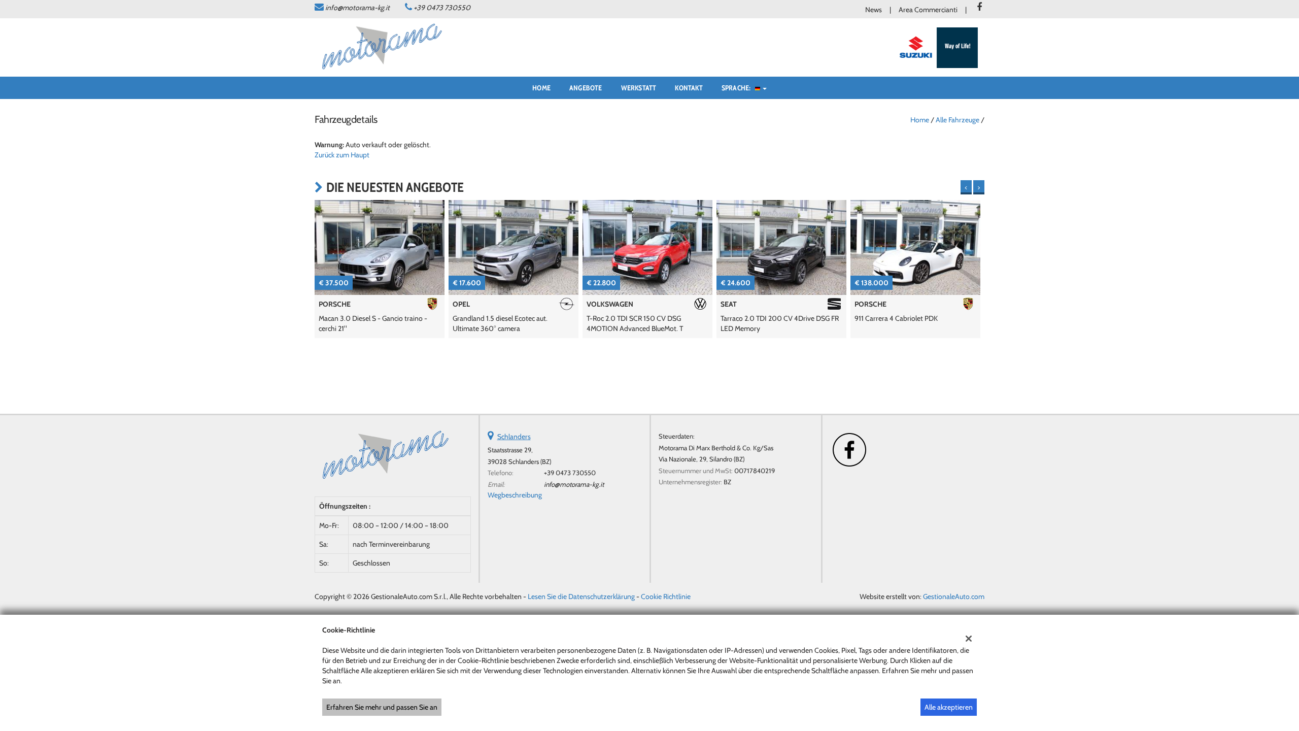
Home (541, 87)
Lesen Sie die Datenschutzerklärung (581, 596)
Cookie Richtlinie (666, 596)
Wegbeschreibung (515, 495)
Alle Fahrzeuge (957, 119)
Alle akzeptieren (949, 707)
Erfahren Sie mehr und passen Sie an (381, 707)
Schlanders (514, 436)
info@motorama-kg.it (357, 7)
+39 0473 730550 (442, 7)
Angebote (585, 87)
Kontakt (688, 87)
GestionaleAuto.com (953, 596)
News (873, 9)
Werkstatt (639, 87)
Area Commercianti (928, 9)
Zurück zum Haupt (342, 154)
